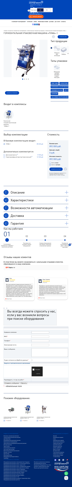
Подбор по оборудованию (11, 433)
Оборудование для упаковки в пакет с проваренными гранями (17, 466)
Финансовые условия (43, 21)
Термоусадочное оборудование (10, 441)
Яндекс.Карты (9, 298)
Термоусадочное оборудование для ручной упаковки (15, 443)
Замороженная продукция (58, 441)
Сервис (35, 21)
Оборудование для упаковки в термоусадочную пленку (15, 470)
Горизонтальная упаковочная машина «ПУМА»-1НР (27, 418)
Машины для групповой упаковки (41, 467)
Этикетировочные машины (9, 447)
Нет (47, 10)
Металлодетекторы (8, 455)
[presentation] (51, 48)
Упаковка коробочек (57, 446)
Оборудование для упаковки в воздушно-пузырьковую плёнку (17, 478)
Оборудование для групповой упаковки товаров (14, 472)
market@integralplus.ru (35, 14)
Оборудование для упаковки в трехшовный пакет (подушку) (16, 461)
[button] (22, 79)
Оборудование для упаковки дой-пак (12, 479)
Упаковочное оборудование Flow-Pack (42, 464)
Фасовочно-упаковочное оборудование (17, 30)
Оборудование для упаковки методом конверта (14, 475)
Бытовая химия (56, 450)
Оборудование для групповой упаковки (12, 440)
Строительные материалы (58, 452)
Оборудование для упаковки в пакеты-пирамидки (14, 469)
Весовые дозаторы (8, 444)
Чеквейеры (6, 458)
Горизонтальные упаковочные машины (35, 30)
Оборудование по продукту (60, 433)
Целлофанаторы (7, 438)
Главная (5, 30)
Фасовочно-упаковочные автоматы (11, 435)
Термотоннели (7, 446)
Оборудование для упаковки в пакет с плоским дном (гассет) (17, 463)
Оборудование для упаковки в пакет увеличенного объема (16, 467)
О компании (14, 21)
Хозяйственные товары (58, 455)
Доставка (51, 21)
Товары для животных (58, 443)
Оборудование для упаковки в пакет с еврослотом (14, 464)
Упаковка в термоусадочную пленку (41, 466)
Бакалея (55, 435)
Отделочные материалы (58, 453)
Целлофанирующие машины (40, 463)
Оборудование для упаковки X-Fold (11, 476)
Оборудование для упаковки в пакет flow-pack (14, 473)
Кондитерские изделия (58, 437)
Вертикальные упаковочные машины (11, 450)
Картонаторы (6, 453)
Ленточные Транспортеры (9, 449)
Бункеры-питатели (8, 452)
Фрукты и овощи (56, 449)
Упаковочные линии (39, 459)
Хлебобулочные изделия (58, 440)
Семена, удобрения (57, 447)
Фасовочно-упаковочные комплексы (42, 461)
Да (40, 10)
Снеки (54, 438)
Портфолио (30, 21)
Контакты (63, 21)
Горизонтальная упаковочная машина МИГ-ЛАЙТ (10, 418)
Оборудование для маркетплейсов (11, 456)
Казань (31, 6)
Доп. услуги (57, 21)
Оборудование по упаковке (11, 459)
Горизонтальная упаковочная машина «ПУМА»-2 (43, 418)
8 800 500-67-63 (33, 12)
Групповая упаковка (57, 444)
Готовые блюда (56, 456)
